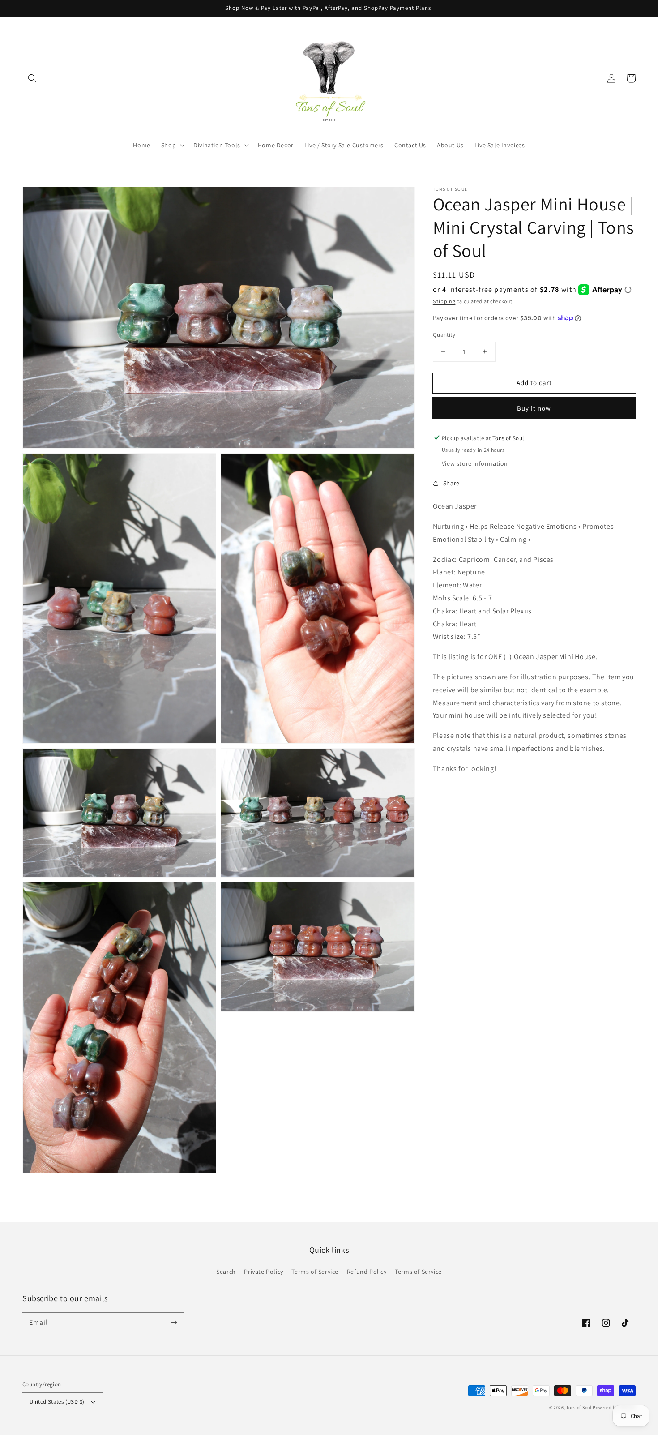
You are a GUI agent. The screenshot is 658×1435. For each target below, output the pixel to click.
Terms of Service (314, 1272)
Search (226, 1272)
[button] (32, 78)
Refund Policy (367, 1272)
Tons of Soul (578, 1407)
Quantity (444, 334)
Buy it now (534, 407)
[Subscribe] (174, 1322)
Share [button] (451, 483)
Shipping (444, 300)
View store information (475, 463)
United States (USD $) (57, 1401)
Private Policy (263, 1272)
